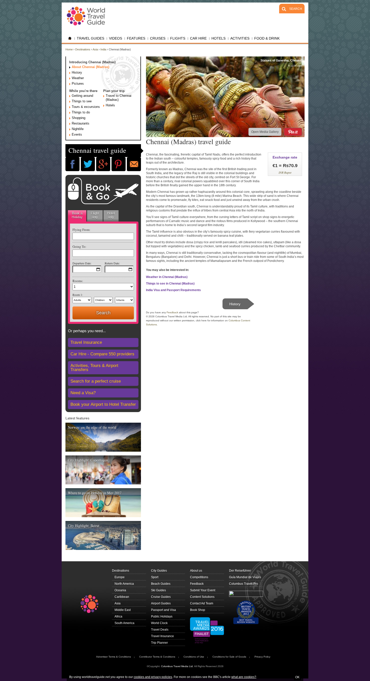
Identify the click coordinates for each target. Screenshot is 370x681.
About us (196, 570)
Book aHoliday (77, 215)
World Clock (159, 623)
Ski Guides (158, 590)
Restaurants (80, 123)
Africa (118, 616)
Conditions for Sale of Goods (229, 656)
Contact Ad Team (201, 603)
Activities (239, 38)
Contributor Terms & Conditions (157, 656)
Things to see (82, 101)
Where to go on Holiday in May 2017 (95, 492)
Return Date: (112, 263)
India (103, 49)
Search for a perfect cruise (95, 381)
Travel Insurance (86, 342)
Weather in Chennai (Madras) (167, 277)
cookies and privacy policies (153, 677)
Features (136, 38)
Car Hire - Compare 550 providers (102, 354)
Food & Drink (267, 38)
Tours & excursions (86, 107)
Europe (120, 577)
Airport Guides (161, 603)
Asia (95, 49)
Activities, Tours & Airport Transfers (94, 367)
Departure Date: (81, 263)
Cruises (157, 38)
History (77, 72)
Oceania (120, 590)
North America (124, 583)
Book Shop (197, 610)
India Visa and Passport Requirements (173, 290)
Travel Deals (159, 629)
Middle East (123, 610)
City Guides (159, 570)
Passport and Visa (163, 610)
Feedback (172, 312)
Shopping (78, 118)
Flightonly (95, 215)
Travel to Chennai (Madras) (118, 98)
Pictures (78, 83)
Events (77, 134)
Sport (154, 577)
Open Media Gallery (265, 132)
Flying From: (81, 229)
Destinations (82, 49)
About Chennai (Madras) (90, 67)
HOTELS (218, 38)
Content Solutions (202, 597)
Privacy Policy (262, 656)
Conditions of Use (193, 656)
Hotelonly (111, 215)
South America (124, 623)
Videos (115, 38)
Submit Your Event (202, 590)
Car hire (198, 38)
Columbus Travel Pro (243, 583)
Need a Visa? (83, 392)
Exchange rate (285, 157)
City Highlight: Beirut (83, 525)
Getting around (82, 96)
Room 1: (77, 295)
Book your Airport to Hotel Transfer (103, 404)
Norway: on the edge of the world (92, 427)
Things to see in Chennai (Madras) (170, 283)
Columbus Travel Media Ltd (177, 666)
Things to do (81, 112)
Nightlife (78, 129)
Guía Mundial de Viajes (245, 577)
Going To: (79, 246)
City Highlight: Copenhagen (88, 460)
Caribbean (122, 597)
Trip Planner (159, 642)
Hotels (110, 105)
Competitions (199, 577)
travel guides (90, 38)
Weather (78, 78)
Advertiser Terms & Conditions (113, 656)
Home (69, 38)
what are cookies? (243, 677)
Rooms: (77, 280)
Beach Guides (160, 583)
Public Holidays (161, 616)
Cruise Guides (161, 597)
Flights (177, 38)
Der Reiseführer (240, 570)
